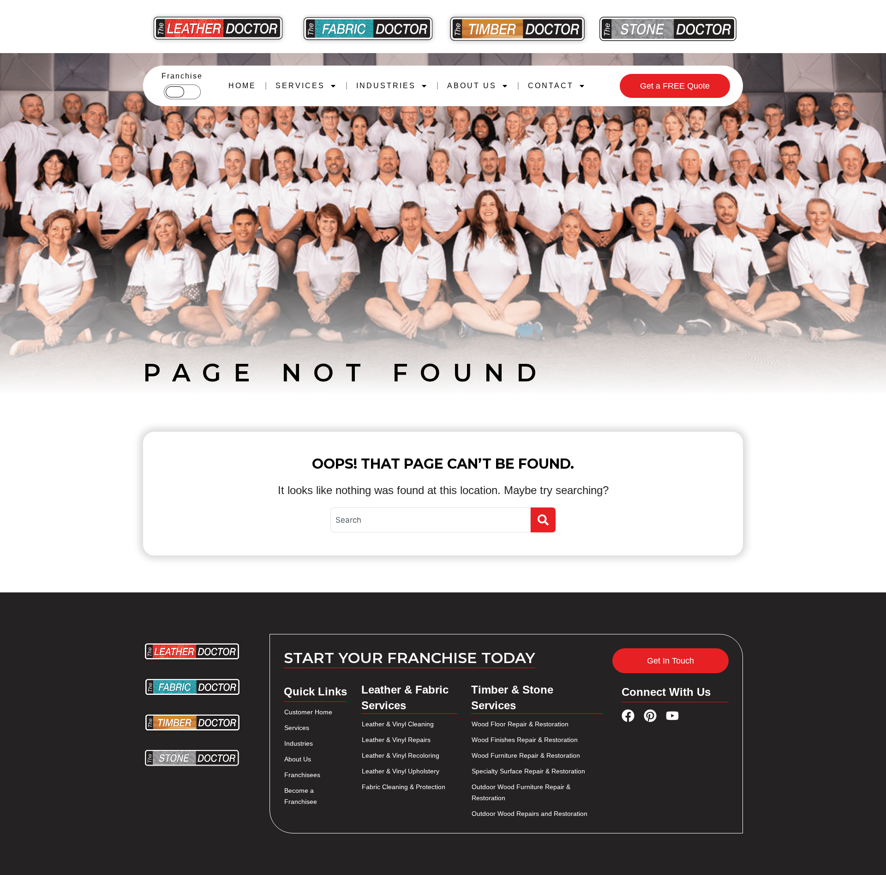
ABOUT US (472, 86)
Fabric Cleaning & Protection (403, 787)
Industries (298, 743)
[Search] (543, 519)
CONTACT (551, 86)
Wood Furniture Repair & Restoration (526, 755)
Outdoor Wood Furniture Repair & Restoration (521, 792)
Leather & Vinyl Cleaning (398, 724)
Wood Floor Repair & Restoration (520, 724)
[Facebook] (628, 715)
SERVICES (300, 86)
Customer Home (308, 712)
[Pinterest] (650, 715)
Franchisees (302, 774)
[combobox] (430, 519)
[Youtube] (672, 715)
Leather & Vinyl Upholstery (400, 771)
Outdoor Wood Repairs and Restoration (529, 813)
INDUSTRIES (386, 86)
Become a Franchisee (300, 796)
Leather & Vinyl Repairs (396, 739)
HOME (242, 86)
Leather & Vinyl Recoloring (400, 755)
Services (296, 727)
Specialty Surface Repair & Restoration (528, 771)
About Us (297, 759)
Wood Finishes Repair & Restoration (525, 739)
